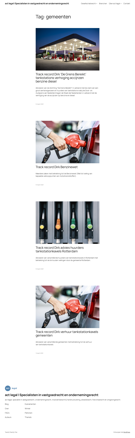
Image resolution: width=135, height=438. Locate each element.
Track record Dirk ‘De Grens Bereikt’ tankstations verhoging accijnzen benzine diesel (61, 77)
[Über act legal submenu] (121, 3)
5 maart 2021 (40, 104)
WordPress (126, 432)
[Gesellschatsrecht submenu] (96, 3)
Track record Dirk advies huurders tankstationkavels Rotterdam (60, 249)
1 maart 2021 (39, 353)
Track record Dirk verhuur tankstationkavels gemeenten (67, 333)
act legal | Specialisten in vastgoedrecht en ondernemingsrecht (37, 3)
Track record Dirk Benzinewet (57, 167)
